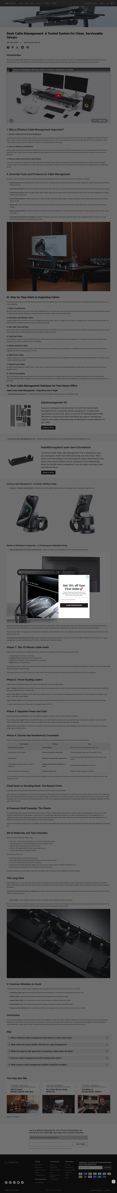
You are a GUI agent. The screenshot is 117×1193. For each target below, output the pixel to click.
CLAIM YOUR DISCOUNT (74, 605)
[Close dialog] (87, 577)
